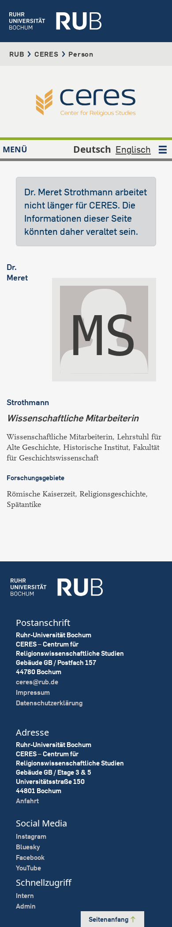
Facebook (30, 857)
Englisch (133, 149)
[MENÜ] (162, 149)
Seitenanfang (109, 919)
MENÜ (15, 149)
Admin (26, 906)
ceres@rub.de (37, 682)
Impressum (33, 692)
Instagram (31, 836)
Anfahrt (27, 801)
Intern (25, 895)
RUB (16, 54)
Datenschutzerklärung (49, 703)
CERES (46, 54)
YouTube (28, 868)
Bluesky (28, 847)
